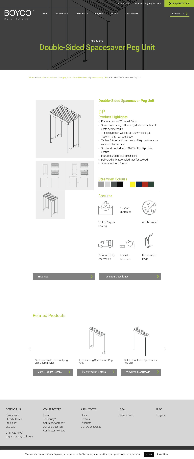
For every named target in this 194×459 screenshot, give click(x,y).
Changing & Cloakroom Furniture (72, 77)
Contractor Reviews (54, 430)
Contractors (60, 14)
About (44, 14)
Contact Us (178, 13)
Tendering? (49, 419)
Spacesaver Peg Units (99, 77)
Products (97, 41)
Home (31, 77)
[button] (64, 276)
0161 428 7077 (125, 3)
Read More (162, 454)
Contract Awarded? (54, 422)
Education (51, 77)
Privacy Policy (127, 415)
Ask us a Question (53, 426)
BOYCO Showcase (91, 426)
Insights (160, 415)
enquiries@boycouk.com (149, 3)
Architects (80, 14)
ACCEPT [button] (148, 454)
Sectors (114, 14)
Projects (99, 14)
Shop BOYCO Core (181, 3)
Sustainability (131, 14)
